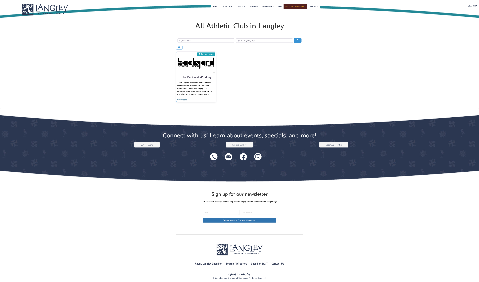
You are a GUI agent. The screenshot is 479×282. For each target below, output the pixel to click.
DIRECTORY (241, 6)
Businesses (182, 100)
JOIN (279, 6)
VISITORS (227, 6)
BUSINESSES (268, 6)
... (210, 94)
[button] (239, 220)
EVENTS (254, 6)
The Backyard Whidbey (196, 77)
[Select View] (179, 47)
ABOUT (216, 6)
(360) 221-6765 (239, 274)
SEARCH (472, 6)
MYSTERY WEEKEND (295, 6)
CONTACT (313, 6)
